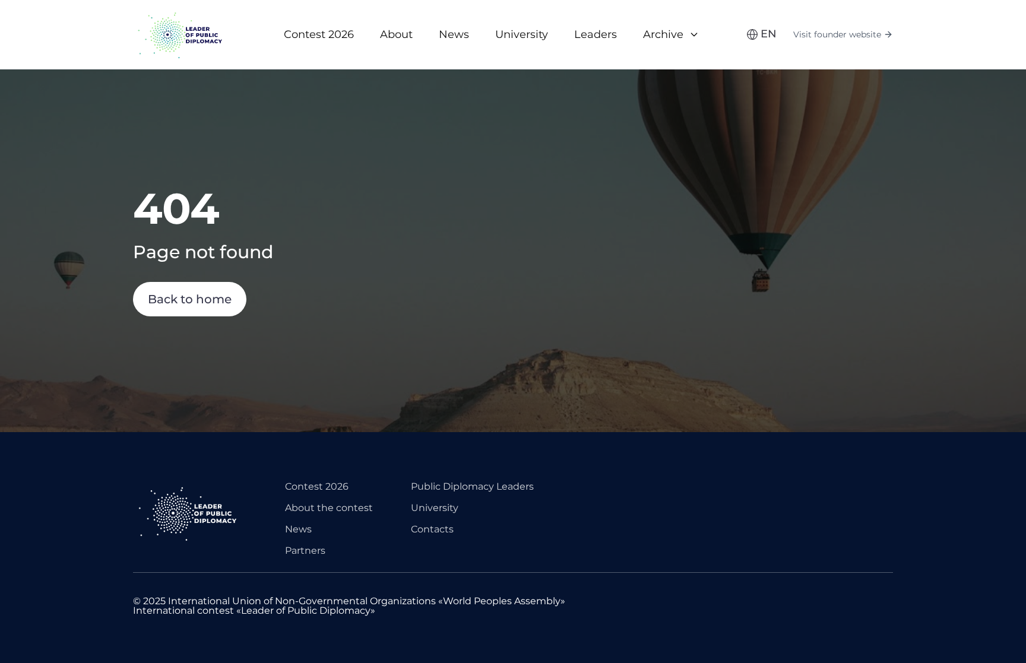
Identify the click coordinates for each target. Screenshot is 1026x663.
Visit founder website (837, 34)
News (454, 34)
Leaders (595, 34)
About (396, 34)
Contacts (432, 529)
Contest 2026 (319, 34)
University (521, 34)
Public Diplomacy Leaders (472, 486)
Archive (663, 34)
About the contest (329, 507)
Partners (305, 550)
